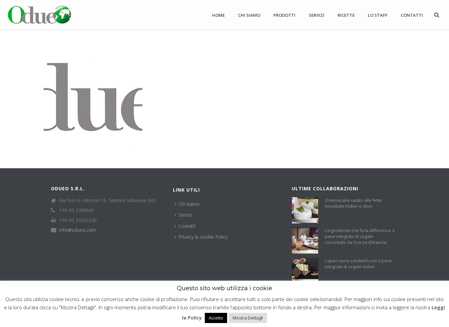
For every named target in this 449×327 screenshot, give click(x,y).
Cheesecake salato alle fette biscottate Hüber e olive (353, 203)
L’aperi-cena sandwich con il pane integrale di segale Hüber (358, 263)
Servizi (316, 15)
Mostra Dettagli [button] (248, 318)
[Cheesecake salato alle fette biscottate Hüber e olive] (305, 210)
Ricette (346, 15)
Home (218, 15)
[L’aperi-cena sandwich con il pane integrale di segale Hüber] (305, 271)
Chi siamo (249, 15)
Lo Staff (378, 15)
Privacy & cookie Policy (203, 237)
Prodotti (284, 15)
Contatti (412, 15)
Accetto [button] (216, 318)
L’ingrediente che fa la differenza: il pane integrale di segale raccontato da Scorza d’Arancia (359, 236)
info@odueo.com (77, 230)
